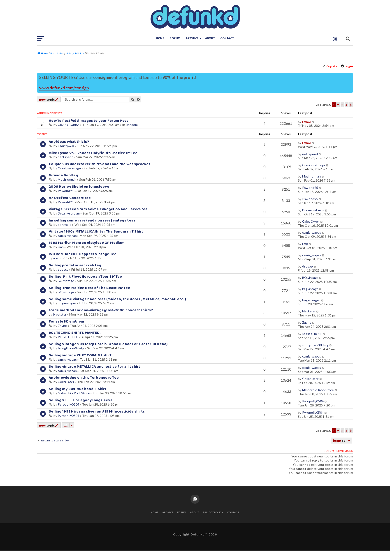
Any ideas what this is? (69, 142)
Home (160, 38)
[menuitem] (347, 66)
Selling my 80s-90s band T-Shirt (78, 389)
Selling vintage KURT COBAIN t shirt (80, 355)
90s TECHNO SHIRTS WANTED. (74, 333)
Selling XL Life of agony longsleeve (81, 400)
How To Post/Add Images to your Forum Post (88, 121)
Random (132, 125)
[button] (351, 104)
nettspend (65, 157)
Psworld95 (66, 191)
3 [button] (342, 105)
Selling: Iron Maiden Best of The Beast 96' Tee (89, 288)
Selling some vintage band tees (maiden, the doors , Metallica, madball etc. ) (117, 299)
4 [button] (346, 105)
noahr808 (60, 258)
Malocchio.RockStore (74, 393)
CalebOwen (311, 221)
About (210, 38)
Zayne (62, 326)
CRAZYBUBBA (69, 125)
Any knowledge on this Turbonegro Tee (84, 378)
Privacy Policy (213, 512)
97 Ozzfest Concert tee (70, 198)
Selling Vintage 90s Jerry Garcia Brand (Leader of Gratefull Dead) (108, 344)
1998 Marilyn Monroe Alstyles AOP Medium (87, 243)
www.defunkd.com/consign (64, 87)
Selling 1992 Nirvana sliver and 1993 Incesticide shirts (97, 411)
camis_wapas (67, 236)
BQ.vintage (66, 281)
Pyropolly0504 (68, 404)
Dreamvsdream (69, 213)
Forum (175, 38)
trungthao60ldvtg (71, 348)
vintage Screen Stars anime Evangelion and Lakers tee (98, 209)
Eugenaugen (67, 303)
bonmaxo (65, 224)
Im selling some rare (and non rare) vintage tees (92, 220)
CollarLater (66, 382)
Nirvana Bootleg (63, 175)
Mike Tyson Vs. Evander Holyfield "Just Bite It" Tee (93, 153)
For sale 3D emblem (66, 321)
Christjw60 (66, 146)
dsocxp (63, 269)
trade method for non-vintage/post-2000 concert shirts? (101, 310)
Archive (192, 38)
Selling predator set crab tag (75, 265)
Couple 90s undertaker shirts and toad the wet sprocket (99, 164)
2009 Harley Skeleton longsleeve (79, 187)
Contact (227, 38)
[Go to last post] (313, 122)
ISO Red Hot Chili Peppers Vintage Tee (82, 254)
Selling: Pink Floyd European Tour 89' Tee (85, 277)
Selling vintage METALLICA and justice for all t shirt (94, 367)
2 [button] (338, 105)
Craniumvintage (69, 168)
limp (61, 247)
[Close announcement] (350, 76)
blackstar (59, 314)
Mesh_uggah (67, 179)
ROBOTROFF (68, 337)
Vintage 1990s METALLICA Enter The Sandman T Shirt (96, 231)
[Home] (195, 17)
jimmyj (306, 122)
